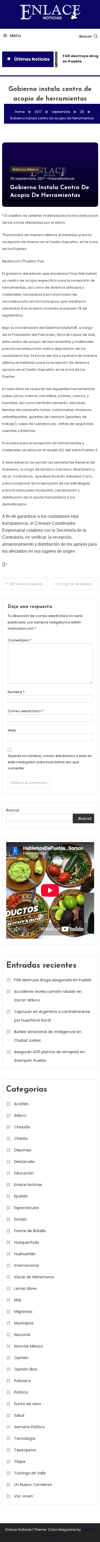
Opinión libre (25, 1369)
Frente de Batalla (30, 1230)
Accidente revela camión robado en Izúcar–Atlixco (48, 996)
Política (21, 1392)
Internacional (26, 1265)
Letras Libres (25, 1288)
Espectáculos (26, 1207)
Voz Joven (23, 1496)
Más (18, 1300)
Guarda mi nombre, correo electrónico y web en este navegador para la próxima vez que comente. (50, 762)
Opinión (21, 1357)
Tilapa (19, 1461)
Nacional (22, 1334)
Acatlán (21, 1104)
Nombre (16, 692)
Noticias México (25, 169)
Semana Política (29, 1427)
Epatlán (21, 1196)
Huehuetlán (25, 1254)
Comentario (19, 640)
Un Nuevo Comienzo (33, 1484)
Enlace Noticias (28, 1184)
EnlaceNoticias (61, 178)
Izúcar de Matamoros (34, 1277)
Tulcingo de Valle (30, 1473)
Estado (20, 1219)
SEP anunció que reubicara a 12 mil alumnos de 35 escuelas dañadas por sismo (29, 584)
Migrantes (23, 1311)
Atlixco (20, 1115)
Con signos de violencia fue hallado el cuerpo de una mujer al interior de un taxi (76, 584)
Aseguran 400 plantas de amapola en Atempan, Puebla (49, 1056)
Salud (19, 1415)
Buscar (85, 36)
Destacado (24, 1161)
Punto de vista (27, 1404)
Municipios (24, 1323)
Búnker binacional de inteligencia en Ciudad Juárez (47, 1036)
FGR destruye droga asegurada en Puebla (52, 980)
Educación (24, 1173)
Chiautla (22, 1127)
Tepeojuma (25, 1450)
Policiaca (22, 1380)
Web (12, 730)
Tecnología (24, 1438)
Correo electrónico (25, 711)
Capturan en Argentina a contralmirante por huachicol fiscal (52, 1016)
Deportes (22, 1150)
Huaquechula (26, 1242)
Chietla (20, 1138)
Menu (15, 35)
